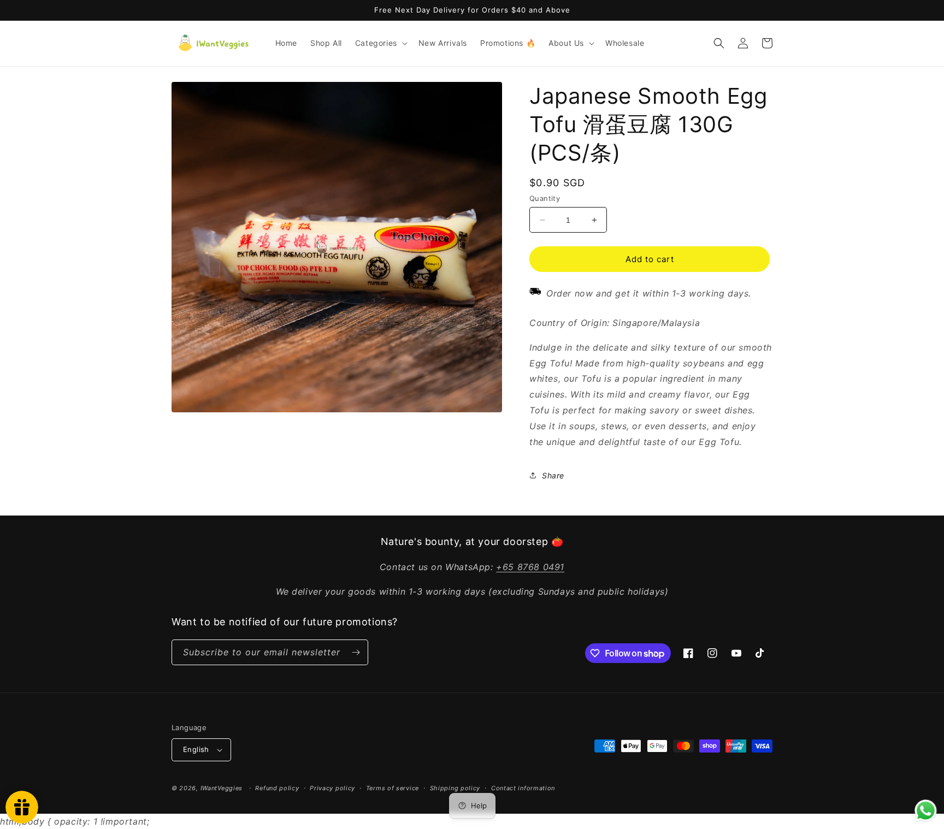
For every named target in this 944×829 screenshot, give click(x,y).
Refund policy (277, 788)
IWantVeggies (221, 788)
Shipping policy (455, 788)
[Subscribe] (356, 652)
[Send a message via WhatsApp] (926, 811)
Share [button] (553, 475)
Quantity (544, 198)
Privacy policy (332, 788)
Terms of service (392, 788)
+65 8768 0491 (530, 566)
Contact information (523, 788)
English (196, 749)
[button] (380, 43)
